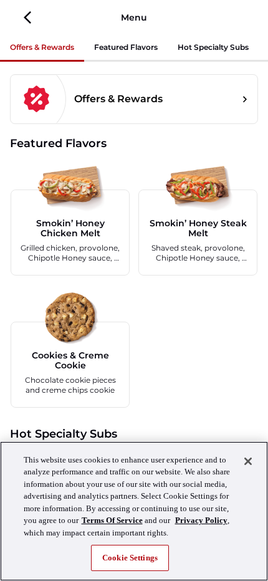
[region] (134, 511)
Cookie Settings (130, 557)
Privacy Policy (201, 520)
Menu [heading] (134, 17)
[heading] (134, 143)
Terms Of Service (112, 520)
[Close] (248, 461)
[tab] (42, 48)
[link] (134, 99)
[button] (28, 17)
